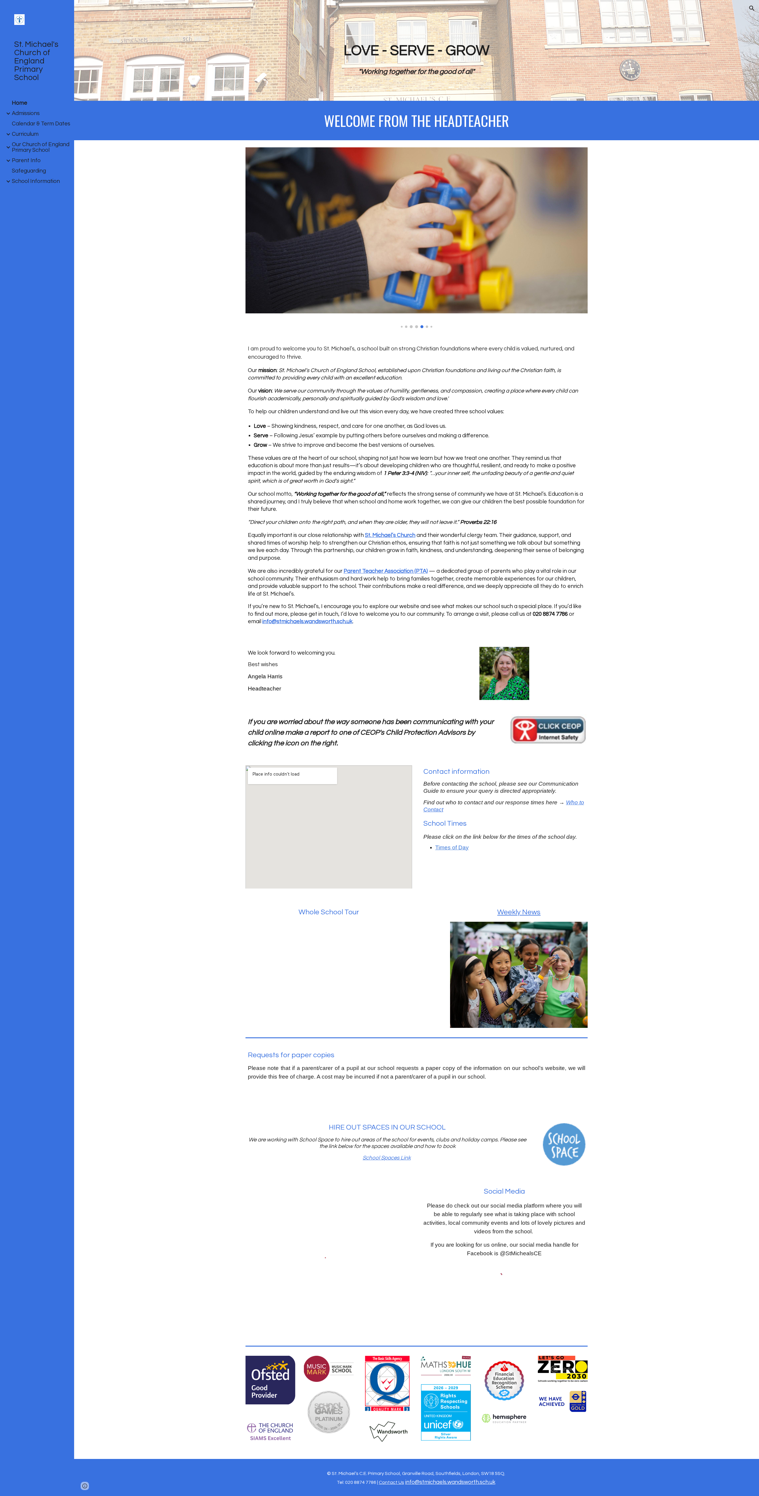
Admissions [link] (26, 113)
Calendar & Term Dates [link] (41, 124)
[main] (416, 58)
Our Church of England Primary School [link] (40, 147)
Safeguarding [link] (29, 171)
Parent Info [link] (26, 160)
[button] (752, 8)
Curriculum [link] (25, 134)
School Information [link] (36, 181)
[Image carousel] (416, 237)
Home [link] (19, 103)
